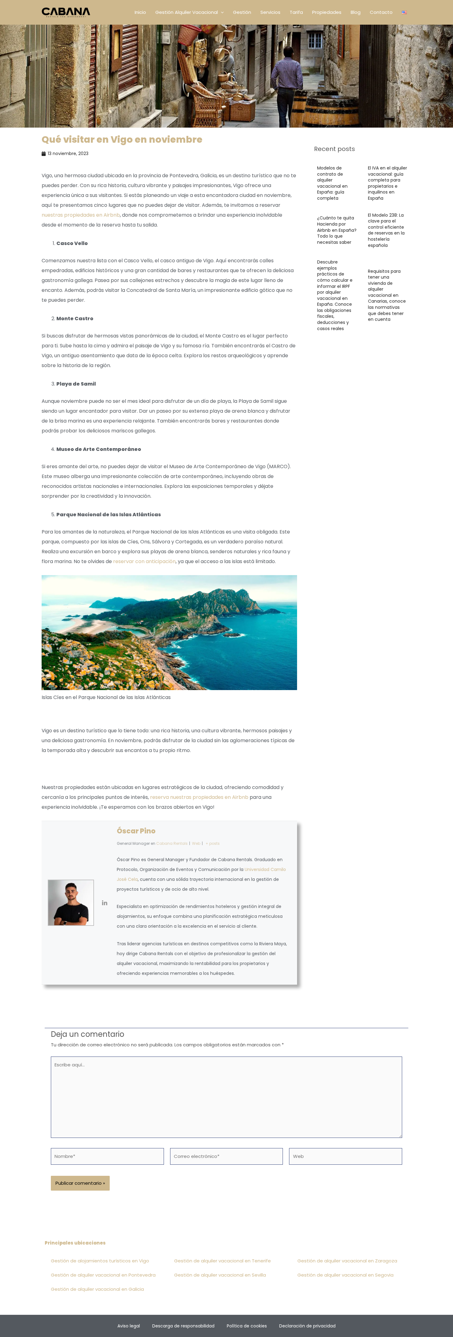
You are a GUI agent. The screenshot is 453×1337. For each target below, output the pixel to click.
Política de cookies (247, 1326)
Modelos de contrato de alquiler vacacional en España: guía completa (332, 183)
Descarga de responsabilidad (183, 1326)
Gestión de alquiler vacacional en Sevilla (220, 1275)
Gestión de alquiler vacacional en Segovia (345, 1275)
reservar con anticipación (144, 561)
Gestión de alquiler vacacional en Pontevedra (103, 1275)
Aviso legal (128, 1326)
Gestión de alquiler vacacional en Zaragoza (347, 1260)
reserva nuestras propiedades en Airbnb (199, 797)
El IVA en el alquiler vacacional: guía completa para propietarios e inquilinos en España (387, 183)
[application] (221, 12)
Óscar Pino (136, 831)
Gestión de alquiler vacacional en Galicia (97, 1289)
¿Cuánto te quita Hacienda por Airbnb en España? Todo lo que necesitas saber (337, 230)
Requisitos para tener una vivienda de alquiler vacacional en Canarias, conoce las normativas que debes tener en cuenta (387, 295)
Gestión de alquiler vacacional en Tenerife (222, 1260)
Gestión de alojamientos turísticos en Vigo (100, 1260)
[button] (189, 12)
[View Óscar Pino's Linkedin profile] (105, 902)
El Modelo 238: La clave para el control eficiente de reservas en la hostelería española (386, 230)
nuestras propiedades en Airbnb (81, 215)
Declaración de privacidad (307, 1326)
